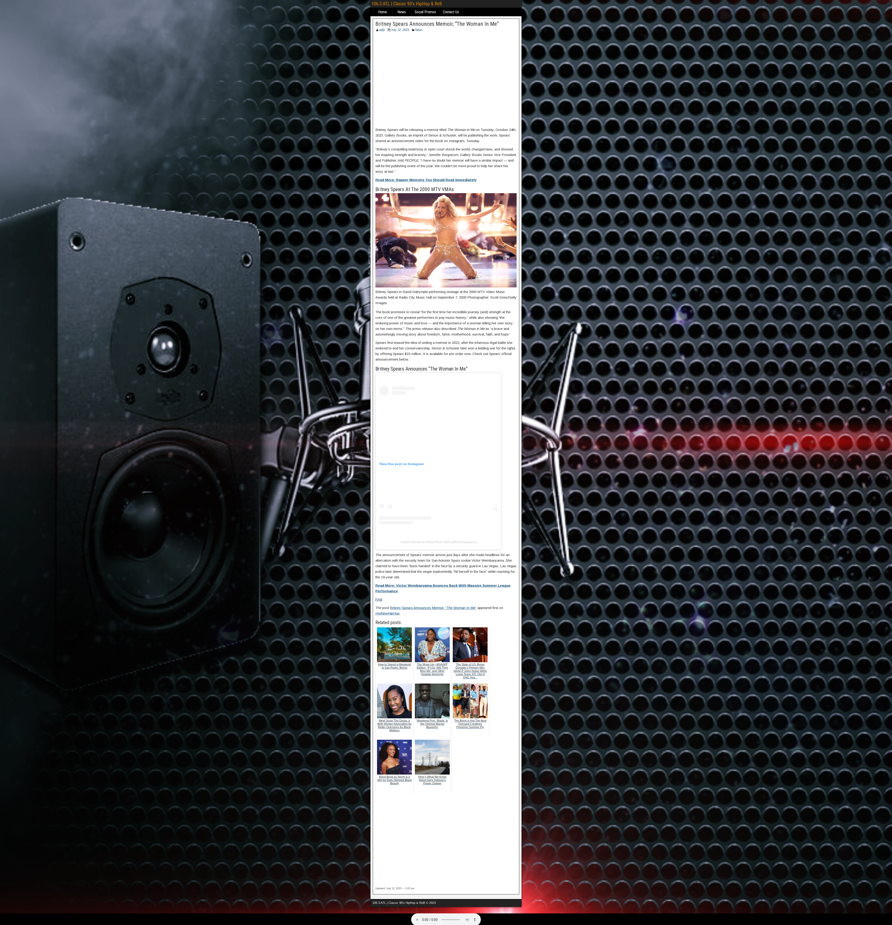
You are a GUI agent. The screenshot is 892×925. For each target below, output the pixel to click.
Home (382, 12)
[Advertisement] (446, 81)
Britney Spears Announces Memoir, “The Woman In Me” (437, 24)
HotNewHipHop (387, 613)
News (401, 12)
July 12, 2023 (400, 30)
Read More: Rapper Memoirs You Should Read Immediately (425, 180)
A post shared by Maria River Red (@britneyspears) (438, 542)
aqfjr (382, 30)
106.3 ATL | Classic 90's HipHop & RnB (406, 4)
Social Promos (425, 12)
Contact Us (451, 12)
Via (378, 599)
